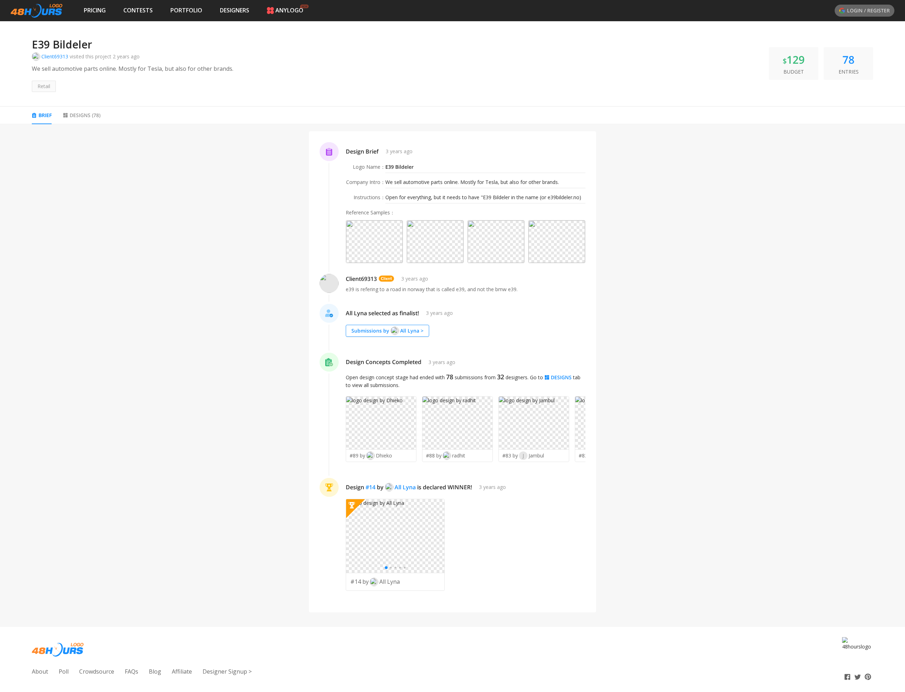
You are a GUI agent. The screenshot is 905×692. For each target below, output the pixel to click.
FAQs (131, 671)
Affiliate (182, 671)
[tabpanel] (452, 372)
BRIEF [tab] (45, 115)
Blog (155, 671)
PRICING (95, 10)
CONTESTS (138, 10)
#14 (370, 487)
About (40, 671)
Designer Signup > (227, 671)
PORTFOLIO (186, 10)
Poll (64, 671)
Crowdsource (96, 671)
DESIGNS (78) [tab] (85, 115)
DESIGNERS (234, 10)
